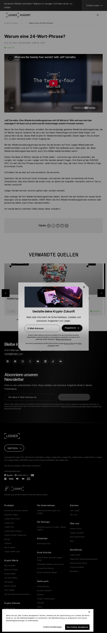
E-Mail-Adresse (35, 328)
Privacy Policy (69, 343)
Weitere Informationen (63, 339)
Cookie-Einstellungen (52, 627)
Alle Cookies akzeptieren (77, 627)
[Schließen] (89, 612)
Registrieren (70, 328)
